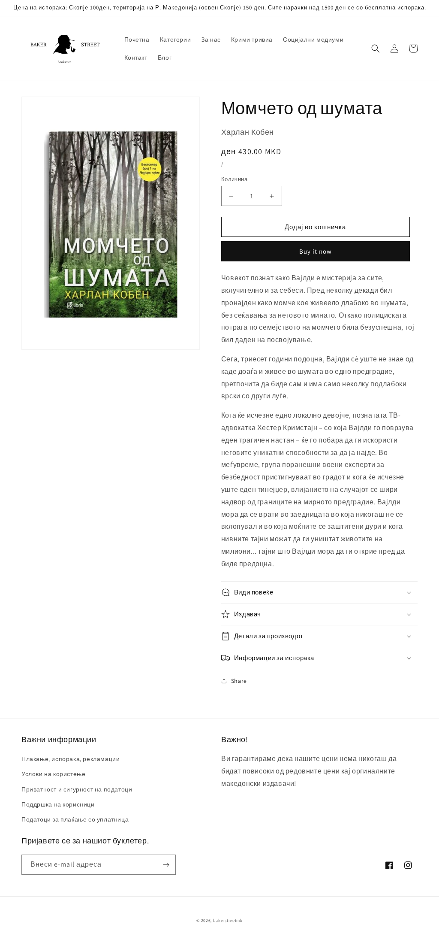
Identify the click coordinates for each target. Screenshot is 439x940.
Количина (234, 179)
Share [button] (239, 681)
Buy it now (315, 251)
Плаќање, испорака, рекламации (70, 759)
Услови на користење (53, 774)
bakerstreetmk (228, 920)
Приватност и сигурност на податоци (76, 789)
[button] (375, 48)
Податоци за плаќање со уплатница (75, 819)
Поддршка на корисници (58, 804)
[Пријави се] (165, 865)
